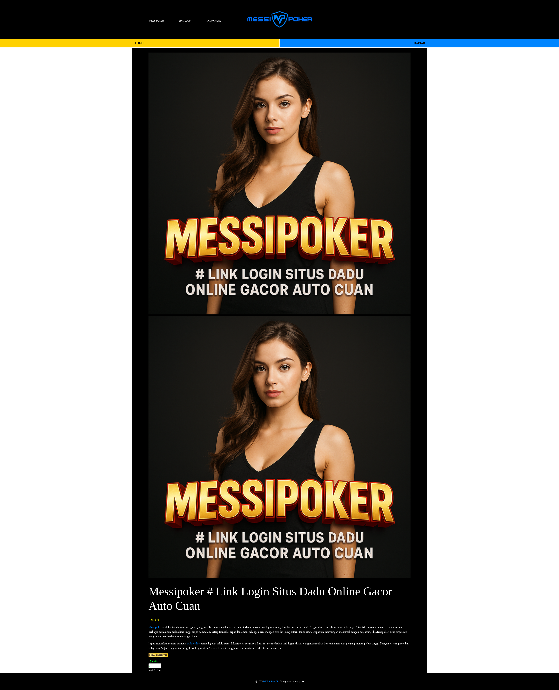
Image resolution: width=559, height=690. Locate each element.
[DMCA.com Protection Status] (158, 656)
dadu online (193, 643)
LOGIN (140, 43)
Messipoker (155, 627)
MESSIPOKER (271, 681)
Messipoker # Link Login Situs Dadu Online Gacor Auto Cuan (191, 50)
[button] (155, 670)
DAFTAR (419, 43)
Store (151, 50)
